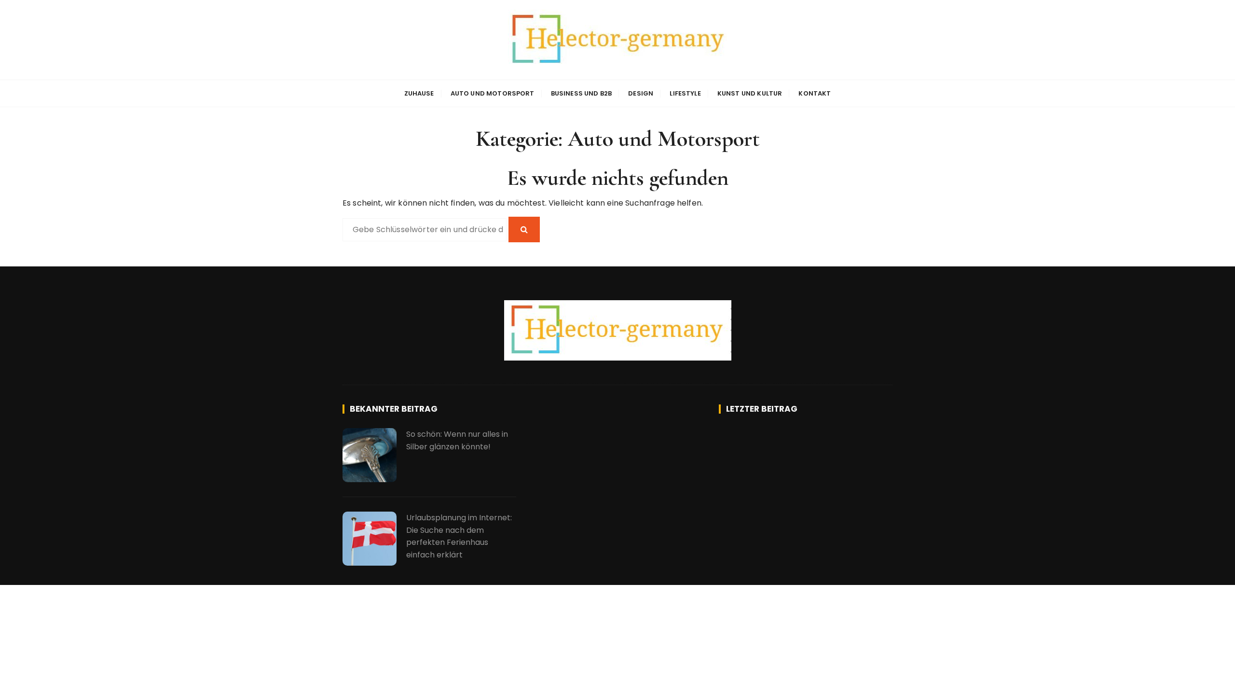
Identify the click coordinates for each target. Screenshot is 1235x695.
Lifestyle (685, 93)
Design (640, 93)
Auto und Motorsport (493, 93)
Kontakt (814, 93)
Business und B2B (581, 93)
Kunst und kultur (749, 93)
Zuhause (419, 93)
